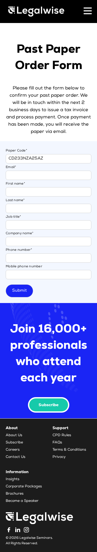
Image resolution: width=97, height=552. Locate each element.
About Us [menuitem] (14, 435)
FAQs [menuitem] (57, 442)
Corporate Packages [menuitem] (24, 486)
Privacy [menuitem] (59, 457)
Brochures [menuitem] (15, 494)
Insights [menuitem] (12, 479)
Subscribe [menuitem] (14, 442)
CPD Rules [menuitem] (62, 435)
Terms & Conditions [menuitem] (69, 450)
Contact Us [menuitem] (15, 457)
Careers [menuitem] (13, 450)
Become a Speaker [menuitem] (22, 501)
